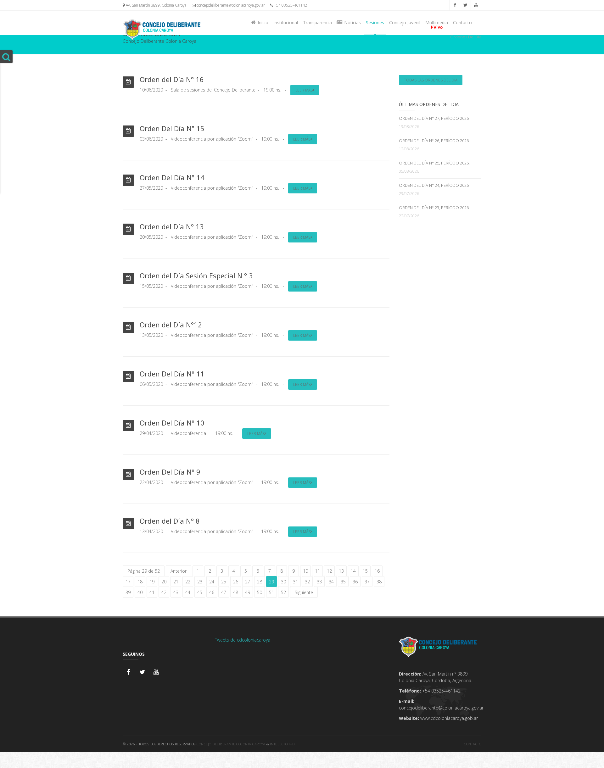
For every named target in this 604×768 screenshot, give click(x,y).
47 (223, 592)
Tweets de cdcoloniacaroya (242, 640)
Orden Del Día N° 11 (172, 373)
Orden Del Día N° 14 (172, 177)
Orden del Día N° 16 (172, 79)
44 (187, 592)
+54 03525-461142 (290, 5)
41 (151, 592)
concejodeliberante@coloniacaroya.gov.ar (230, 5)
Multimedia (436, 22)
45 (199, 592)
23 (199, 582)
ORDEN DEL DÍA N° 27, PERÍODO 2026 (434, 118)
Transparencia (317, 22)
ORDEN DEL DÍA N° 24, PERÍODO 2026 (434, 185)
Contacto (462, 22)
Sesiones (375, 22)
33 (319, 582)
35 (343, 582)
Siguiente (304, 592)
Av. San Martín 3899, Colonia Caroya (156, 5)
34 (331, 582)
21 (175, 582)
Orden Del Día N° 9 (170, 471)
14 (353, 571)
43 (175, 592)
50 (259, 592)
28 (259, 582)
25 (223, 582)
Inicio (261, 22)
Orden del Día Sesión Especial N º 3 (196, 275)
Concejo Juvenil (404, 22)
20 (163, 582)
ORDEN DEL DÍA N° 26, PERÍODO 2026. (434, 140)
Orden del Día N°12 (171, 324)
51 (271, 592)
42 (163, 592)
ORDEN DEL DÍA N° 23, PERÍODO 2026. (434, 207)
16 (377, 571)
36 (355, 582)
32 (307, 582)
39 (128, 592)
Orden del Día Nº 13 (172, 226)
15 (365, 571)
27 (247, 582)
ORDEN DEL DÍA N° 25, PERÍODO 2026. (434, 163)
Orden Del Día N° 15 (172, 128)
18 (140, 582)
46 (211, 592)
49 (247, 592)
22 (187, 582)
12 (329, 571)
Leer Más (304, 90)
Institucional (285, 22)
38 (379, 582)
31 (295, 582)
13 (341, 571)
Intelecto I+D (282, 744)
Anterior (179, 571)
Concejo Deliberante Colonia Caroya (231, 744)
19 (151, 582)
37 (367, 582)
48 (235, 592)
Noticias (351, 22)
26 (235, 582)
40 (140, 592)
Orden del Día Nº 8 (170, 521)
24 (211, 582)
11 (317, 571)
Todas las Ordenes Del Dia (430, 80)
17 (128, 582)
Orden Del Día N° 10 (172, 422)
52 (283, 592)
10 (305, 571)
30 (283, 582)
